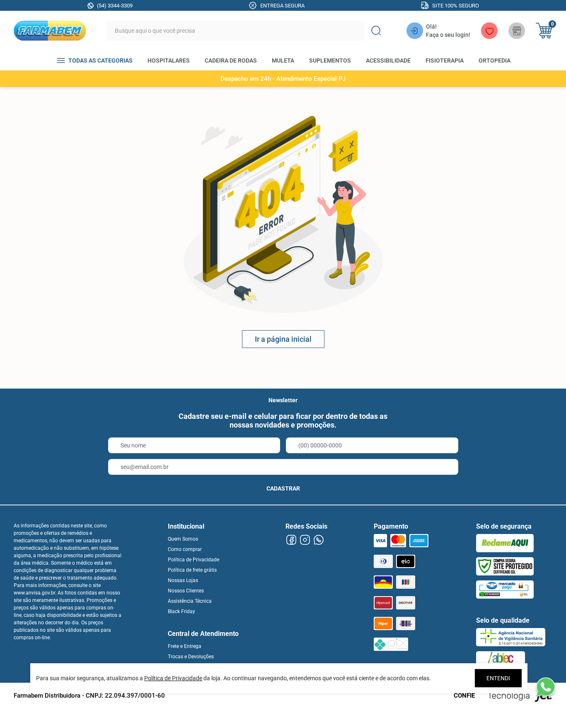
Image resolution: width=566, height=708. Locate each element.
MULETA (283, 60)
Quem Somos (183, 539)
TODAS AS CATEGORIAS (100, 60)
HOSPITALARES (169, 60)
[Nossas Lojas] (516, 30)
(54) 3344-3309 (115, 5)
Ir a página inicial (283, 339)
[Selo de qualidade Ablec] (500, 660)
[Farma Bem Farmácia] (50, 31)
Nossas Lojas (183, 580)
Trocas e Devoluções (191, 657)
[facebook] (291, 540)
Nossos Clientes (186, 591)
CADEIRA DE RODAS (231, 60)
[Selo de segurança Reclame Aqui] (505, 543)
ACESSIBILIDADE (388, 60)
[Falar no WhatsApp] (545, 687)
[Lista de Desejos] (489, 30)
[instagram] (304, 540)
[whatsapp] (318, 540)
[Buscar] (375, 31)
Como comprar (185, 549)
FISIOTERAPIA (445, 60)
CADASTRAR (283, 488)
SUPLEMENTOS (330, 60)
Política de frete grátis (192, 570)
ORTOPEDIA (494, 60)
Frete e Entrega (184, 646)
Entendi (498, 678)
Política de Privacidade (193, 560)
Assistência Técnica (190, 601)
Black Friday (181, 611)
